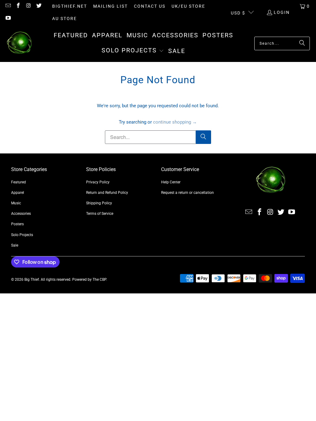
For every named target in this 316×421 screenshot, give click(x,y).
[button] (133, 51)
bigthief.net (69, 6)
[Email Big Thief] (8, 6)
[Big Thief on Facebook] (18, 6)
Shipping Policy (99, 203)
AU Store (64, 18)
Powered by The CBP (89, 279)
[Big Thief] (19, 43)
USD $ (238, 12)
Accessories (21, 213)
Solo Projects (22, 235)
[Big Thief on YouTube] (8, 18)
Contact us (149, 6)
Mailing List (110, 6)
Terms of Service (99, 213)
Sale (14, 245)
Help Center (171, 182)
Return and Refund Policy (107, 192)
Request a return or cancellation (187, 192)
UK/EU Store (188, 6)
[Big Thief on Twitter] (39, 6)
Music (16, 203)
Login (282, 12)
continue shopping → (175, 122)
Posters (17, 224)
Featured (18, 182)
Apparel (17, 192)
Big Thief (31, 279)
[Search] (302, 43)
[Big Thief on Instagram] (28, 6)
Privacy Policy (98, 182)
